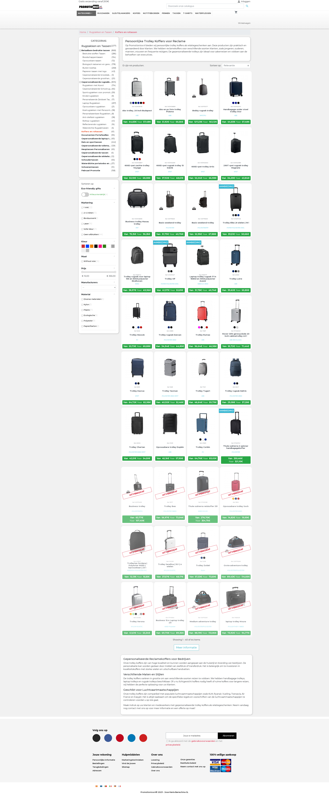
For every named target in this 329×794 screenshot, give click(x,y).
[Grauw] (113, 246)
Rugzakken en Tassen (96, 46)
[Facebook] (108, 738)
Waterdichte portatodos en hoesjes (96, 163)
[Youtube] (143, 738)
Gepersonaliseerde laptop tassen (96, 138)
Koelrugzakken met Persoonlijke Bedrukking (97, 110)
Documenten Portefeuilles (95, 135)
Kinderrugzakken (91, 96)
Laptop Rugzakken (91, 103)
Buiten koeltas (89, 68)
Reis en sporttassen (91, 142)
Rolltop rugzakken (91, 121)
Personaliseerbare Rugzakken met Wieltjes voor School (97, 114)
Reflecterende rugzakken (94, 124)
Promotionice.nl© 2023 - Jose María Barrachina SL (164, 792)
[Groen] (104, 246)
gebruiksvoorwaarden (203, 741)
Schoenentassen (90, 167)
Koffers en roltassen (91, 131)
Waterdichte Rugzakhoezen (96, 128)
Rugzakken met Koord (93, 85)
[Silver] (87, 250)
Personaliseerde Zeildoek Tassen (97, 99)
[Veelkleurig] (83, 250)
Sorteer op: (215, 65)
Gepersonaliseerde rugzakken (96, 82)
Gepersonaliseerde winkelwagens (96, 156)
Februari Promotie (90, 170)
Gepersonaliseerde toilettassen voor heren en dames (96, 146)
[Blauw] (87, 246)
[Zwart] (96, 246)
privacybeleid (173, 745)
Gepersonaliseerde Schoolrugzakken (97, 89)
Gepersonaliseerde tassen (94, 153)
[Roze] (100, 246)
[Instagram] (96, 738)
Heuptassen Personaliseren (95, 149)
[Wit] (108, 246)
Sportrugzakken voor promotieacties (97, 92)
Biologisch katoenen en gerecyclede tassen (97, 64)
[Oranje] (91, 246)
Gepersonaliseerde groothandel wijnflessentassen (97, 78)
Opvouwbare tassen (92, 61)
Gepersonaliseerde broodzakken (97, 75)
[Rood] (83, 246)
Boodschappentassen (93, 57)
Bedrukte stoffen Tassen (94, 53)
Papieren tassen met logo (95, 71)
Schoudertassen (89, 160)
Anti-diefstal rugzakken (93, 117)
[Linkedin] (131, 738)
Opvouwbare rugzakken (94, 106)
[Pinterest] (120, 738)
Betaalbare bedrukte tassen (95, 50)
